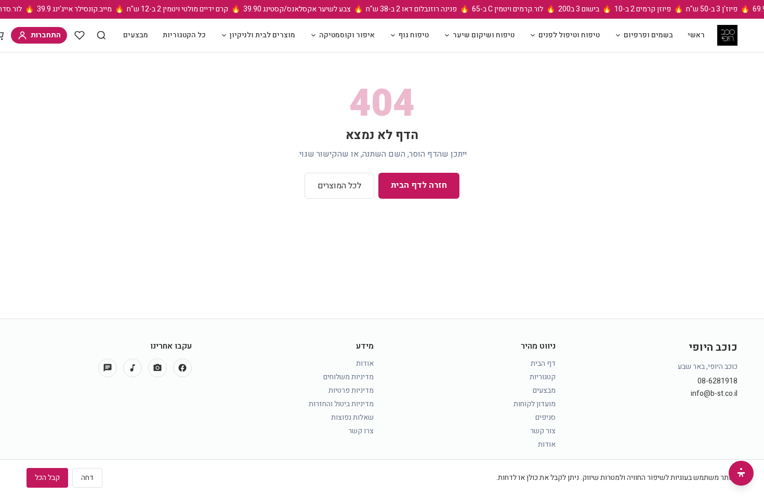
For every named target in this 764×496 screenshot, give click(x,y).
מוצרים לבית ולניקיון (262, 35)
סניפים (545, 417)
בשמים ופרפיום (648, 35)
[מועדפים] (79, 35)
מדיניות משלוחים (348, 376)
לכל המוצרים (339, 186)
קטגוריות (543, 376)
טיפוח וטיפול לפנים (569, 35)
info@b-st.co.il (714, 394)
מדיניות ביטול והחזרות (341, 403)
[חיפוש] (101, 35)
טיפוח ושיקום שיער (484, 35)
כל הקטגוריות (184, 35)
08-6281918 (717, 381)
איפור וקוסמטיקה (347, 35)
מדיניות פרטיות (351, 390)
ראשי (696, 35)
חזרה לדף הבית (419, 185)
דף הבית (543, 363)
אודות (547, 444)
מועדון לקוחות (534, 403)
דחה (87, 477)
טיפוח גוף (414, 35)
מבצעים (135, 35)
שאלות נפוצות (352, 417)
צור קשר (543, 430)
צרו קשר (361, 430)
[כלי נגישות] (741, 473)
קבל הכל (47, 477)
